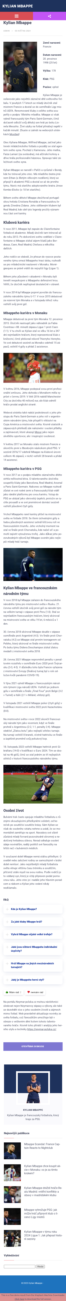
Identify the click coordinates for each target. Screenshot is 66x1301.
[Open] (16, 16)
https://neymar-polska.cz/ (41, 1029)
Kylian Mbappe (18, 6)
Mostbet (14, 134)
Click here (19, 1299)
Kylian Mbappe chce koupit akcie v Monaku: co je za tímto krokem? (42, 1169)
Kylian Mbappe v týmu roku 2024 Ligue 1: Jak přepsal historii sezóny (43, 1235)
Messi (38, 432)
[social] (49, 16)
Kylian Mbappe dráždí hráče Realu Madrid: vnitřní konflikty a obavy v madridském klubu (43, 1191)
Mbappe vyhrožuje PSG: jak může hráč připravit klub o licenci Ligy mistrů (41, 1213)
